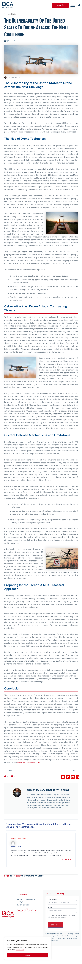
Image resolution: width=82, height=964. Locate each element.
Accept (28, 955)
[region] (27, 948)
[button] (63, 777)
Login (6, 876)
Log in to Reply (66, 859)
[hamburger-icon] (72, 5)
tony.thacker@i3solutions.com (28, 762)
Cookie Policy (20, 950)
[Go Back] (5, 14)
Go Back (12, 14)
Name (50, 907)
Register (17, 876)
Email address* (53, 899)
